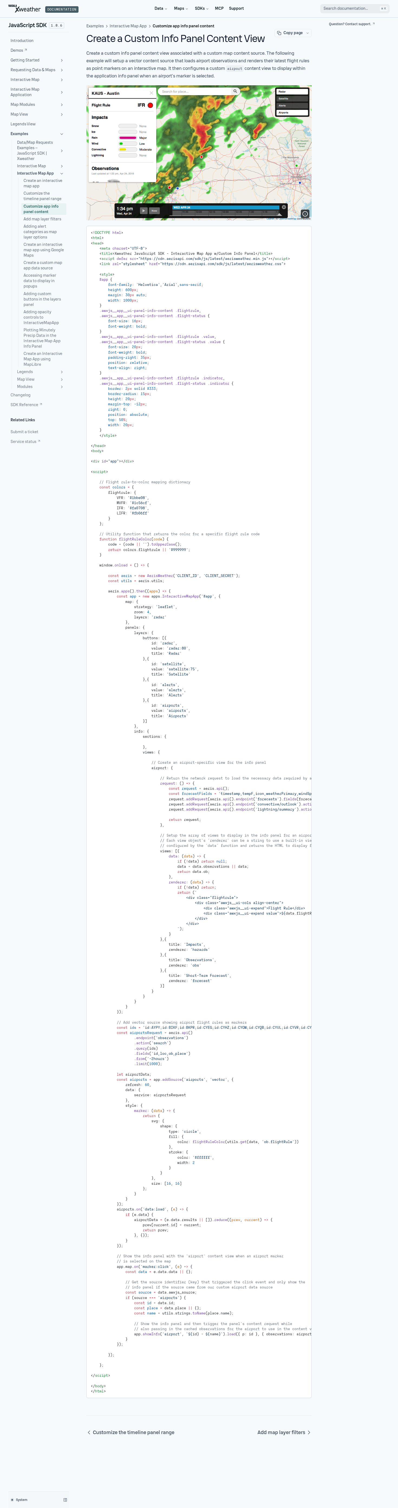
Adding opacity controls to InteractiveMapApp (41, 317)
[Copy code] (303, 232)
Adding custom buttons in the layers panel (42, 299)
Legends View (23, 124)
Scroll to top (338, 30)
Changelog (21, 395)
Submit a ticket (24, 432)
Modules (24, 386)
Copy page (293, 32)
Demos (17, 50)
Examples (19, 133)
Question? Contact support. (350, 24)
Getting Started (25, 60)
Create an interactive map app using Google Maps (44, 250)
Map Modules (23, 104)
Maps (179, 8)
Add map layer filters (42, 219)
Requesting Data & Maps (33, 70)
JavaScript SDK (27, 25)
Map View (19, 114)
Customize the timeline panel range (42, 196)
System (21, 1500)
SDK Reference (24, 404)
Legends (25, 371)
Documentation (61, 9)
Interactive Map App (35, 173)
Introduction (22, 40)
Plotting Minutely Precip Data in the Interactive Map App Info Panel (42, 338)
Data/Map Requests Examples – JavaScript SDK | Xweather (35, 150)
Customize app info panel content (41, 209)
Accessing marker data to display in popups (40, 281)
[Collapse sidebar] (65, 1500)
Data (159, 8)
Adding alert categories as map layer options (40, 232)
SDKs (200, 8)
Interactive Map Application (25, 92)
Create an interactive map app (43, 183)
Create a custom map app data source (43, 265)
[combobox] (355, 8)
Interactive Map (25, 79)
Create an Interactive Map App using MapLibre (43, 359)
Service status (23, 441)
